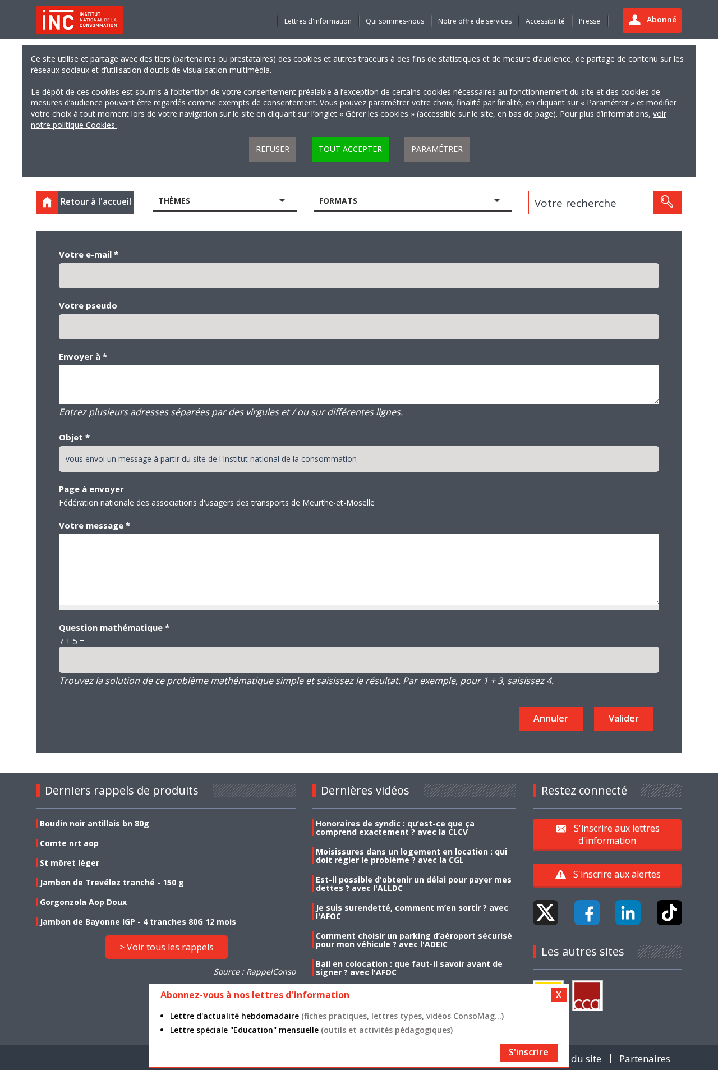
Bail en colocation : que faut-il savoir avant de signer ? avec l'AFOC (409, 967)
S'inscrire (529, 1052)
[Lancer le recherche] (667, 202)
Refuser (272, 149)
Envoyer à (83, 356)
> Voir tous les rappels (166, 947)
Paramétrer (437, 149)
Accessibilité (545, 21)
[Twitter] (545, 912)
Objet (74, 437)
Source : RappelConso (255, 971)
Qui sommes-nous (395, 21)
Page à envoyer (91, 488)
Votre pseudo (88, 305)
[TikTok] (669, 912)
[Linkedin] (628, 912)
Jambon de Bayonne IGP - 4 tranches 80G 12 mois (138, 921)
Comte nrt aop (69, 843)
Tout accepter (350, 149)
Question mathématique (114, 627)
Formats (338, 200)
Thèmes (174, 200)
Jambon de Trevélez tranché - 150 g (112, 882)
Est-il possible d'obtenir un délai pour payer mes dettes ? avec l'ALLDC (414, 883)
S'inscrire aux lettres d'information (617, 834)
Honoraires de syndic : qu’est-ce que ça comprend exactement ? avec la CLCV (395, 827)
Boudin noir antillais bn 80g (94, 823)
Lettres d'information (318, 21)
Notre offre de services (475, 21)
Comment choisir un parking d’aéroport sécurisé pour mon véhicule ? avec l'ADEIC (414, 939)
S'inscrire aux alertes (617, 874)
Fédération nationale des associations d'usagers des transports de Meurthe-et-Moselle (217, 502)
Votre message (94, 525)
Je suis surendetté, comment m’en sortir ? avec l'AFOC (412, 911)
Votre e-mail (88, 254)
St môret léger (69, 862)
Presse (589, 21)
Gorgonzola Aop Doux (83, 902)
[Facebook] (587, 912)
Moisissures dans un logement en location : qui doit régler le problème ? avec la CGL (411, 855)
